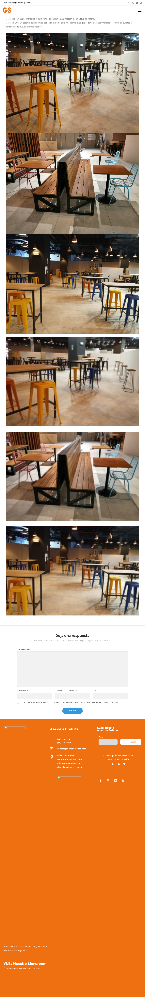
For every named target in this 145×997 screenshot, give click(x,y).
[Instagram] (133, 3)
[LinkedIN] (137, 3)
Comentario (25, 649)
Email (101, 737)
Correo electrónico (67, 691)
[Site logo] (7, 11)
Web (97, 691)
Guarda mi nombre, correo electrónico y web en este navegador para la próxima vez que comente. (71, 702)
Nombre (23, 691)
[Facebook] (129, 3)
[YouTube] (141, 3)
